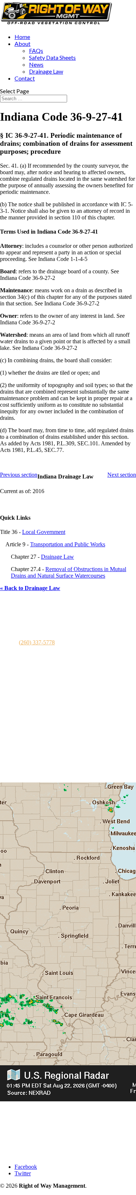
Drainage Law (46, 71)
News (36, 64)
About (22, 43)
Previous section (18, 475)
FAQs (36, 50)
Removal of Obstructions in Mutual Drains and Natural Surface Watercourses (68, 572)
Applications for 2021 (40, 757)
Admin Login (30, 1154)
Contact (25, 78)
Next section (121, 475)
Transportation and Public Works (67, 544)
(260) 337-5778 (37, 642)
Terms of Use (30, 1128)
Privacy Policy (31, 1135)
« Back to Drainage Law (30, 588)
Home (22, 36)
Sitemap (24, 1148)
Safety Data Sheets (52, 57)
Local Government (43, 532)
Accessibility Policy (37, 1141)
